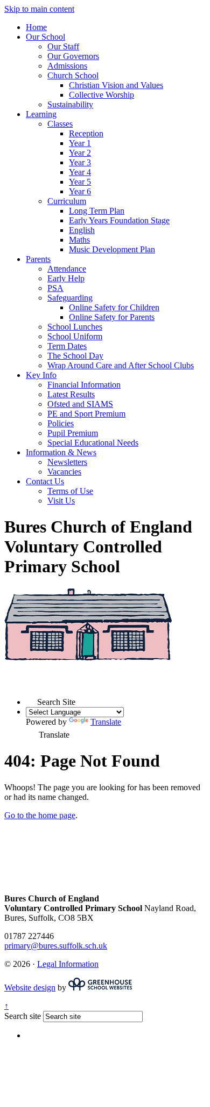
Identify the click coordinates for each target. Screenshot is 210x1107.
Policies (60, 423)
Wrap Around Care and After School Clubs (120, 365)
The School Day (75, 355)
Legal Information (68, 963)
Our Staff (63, 46)
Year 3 (80, 162)
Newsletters (67, 462)
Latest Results (71, 394)
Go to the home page (39, 815)
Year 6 (80, 191)
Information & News (61, 452)
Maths (79, 239)
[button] (31, 699)
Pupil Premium (72, 433)
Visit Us (61, 500)
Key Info (41, 375)
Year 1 (80, 143)
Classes (60, 123)
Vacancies (64, 471)
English (82, 230)
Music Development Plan (112, 249)
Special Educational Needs (92, 442)
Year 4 (80, 172)
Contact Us (45, 481)
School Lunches (74, 326)
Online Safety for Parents (112, 317)
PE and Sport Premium (86, 413)
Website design (29, 987)
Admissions (67, 65)
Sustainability (70, 104)
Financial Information (84, 384)
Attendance (66, 268)
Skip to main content (39, 8)
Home (36, 27)
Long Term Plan (96, 210)
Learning (41, 114)
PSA (55, 288)
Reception (86, 133)
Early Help (66, 278)
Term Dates (67, 346)
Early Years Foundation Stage (119, 220)
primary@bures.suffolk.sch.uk (55, 945)
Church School (73, 75)
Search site (22, 1016)
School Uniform (74, 336)
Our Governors (73, 56)
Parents (38, 259)
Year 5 (80, 181)
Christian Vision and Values (116, 85)
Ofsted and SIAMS (80, 404)
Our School (45, 36)
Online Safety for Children (114, 307)
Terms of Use (70, 491)
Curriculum (66, 201)
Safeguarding (70, 297)
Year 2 (80, 152)
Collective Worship (101, 94)
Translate (105, 721)
